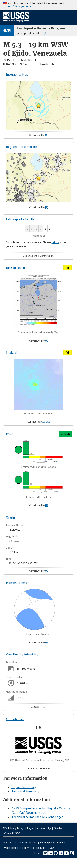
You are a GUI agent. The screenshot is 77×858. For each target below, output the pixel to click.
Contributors (15, 719)
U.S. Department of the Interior (20, 842)
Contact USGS (12, 833)
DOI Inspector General (52, 842)
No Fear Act (38, 847)
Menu (6, 30)
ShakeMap (13, 352)
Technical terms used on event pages (37, 817)
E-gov (25, 847)
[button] (38, 105)
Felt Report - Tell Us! (20, 219)
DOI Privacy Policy (13, 828)
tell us (55, 242)
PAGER (11, 434)
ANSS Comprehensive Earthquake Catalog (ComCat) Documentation (40, 810)
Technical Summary (25, 791)
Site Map (59, 828)
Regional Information (21, 147)
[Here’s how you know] (38, 5)
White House (11, 847)
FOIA (51, 847)
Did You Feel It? (16, 268)
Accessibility (44, 828)
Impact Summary (23, 787)
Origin (10, 517)
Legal (30, 828)
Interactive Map (17, 74)
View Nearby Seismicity (22, 654)
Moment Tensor (17, 583)
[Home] (16, 22)
